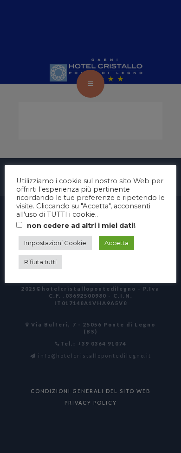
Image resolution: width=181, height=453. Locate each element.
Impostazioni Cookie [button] (55, 242)
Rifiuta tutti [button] (40, 262)
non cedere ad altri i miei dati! (81, 225)
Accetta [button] (116, 242)
